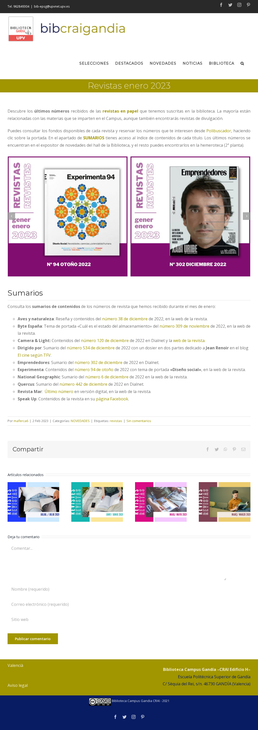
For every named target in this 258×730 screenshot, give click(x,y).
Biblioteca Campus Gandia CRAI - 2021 (140, 700)
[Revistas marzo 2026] (224, 502)
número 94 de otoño (94, 369)
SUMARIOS (93, 138)
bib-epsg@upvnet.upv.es (52, 6)
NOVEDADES (80, 421)
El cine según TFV (34, 355)
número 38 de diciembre (125, 319)
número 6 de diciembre (106, 377)
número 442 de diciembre (83, 384)
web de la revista (189, 340)
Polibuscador (218, 131)
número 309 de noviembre (184, 326)
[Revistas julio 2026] (33, 502)
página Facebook (112, 399)
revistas (116, 421)
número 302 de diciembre (98, 362)
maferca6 (21, 421)
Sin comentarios (138, 421)
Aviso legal (18, 685)
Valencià (15, 665)
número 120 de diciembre (105, 340)
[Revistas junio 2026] (97, 502)
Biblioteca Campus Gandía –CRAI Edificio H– (206, 669)
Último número (59, 391)
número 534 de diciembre (91, 348)
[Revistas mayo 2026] (161, 502)
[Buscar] (242, 62)
